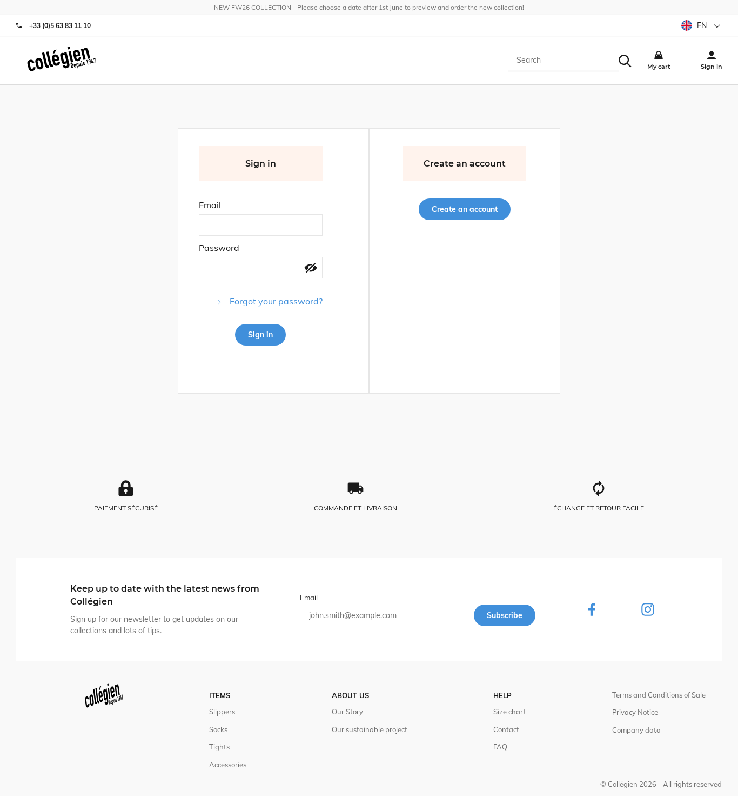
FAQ (500, 746)
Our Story (347, 711)
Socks (218, 729)
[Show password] (310, 269)
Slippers (222, 711)
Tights (219, 746)
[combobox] (563, 61)
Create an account (465, 209)
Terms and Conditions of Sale (659, 695)
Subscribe (504, 615)
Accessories (227, 764)
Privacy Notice (635, 712)
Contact (506, 729)
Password (219, 247)
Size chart (509, 711)
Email (210, 205)
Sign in (260, 335)
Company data (636, 730)
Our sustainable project (369, 729)
